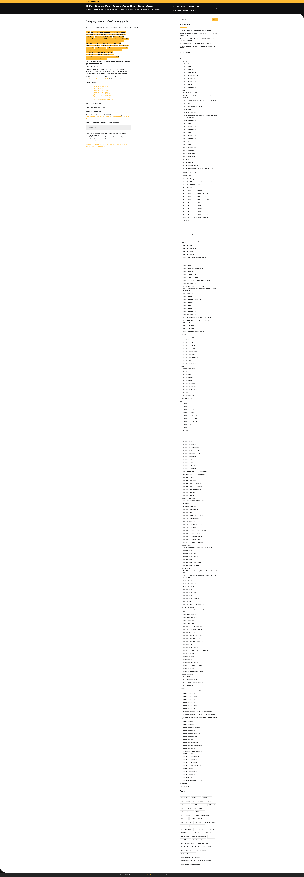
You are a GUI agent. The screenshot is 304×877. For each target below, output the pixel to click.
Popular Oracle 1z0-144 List (100, 90)
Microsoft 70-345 (187, 589)
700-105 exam (206, 798)
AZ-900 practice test (188, 506)
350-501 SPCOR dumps (189, 153)
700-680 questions (186, 808)
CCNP (183, 90)
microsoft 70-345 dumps (189, 592)
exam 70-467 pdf (187, 586)
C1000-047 (184, 404)
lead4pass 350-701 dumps (188, 853)
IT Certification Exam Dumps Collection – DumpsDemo (120, 6)
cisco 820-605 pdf (188, 254)
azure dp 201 (186, 459)
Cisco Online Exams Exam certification (192, 263)
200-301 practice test (188, 87)
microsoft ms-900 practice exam (191, 536)
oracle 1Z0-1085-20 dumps (92, 43)
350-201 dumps (187, 123)
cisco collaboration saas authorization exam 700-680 (197, 280)
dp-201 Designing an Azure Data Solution (194, 474)
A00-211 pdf (198, 822)
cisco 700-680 (187, 265)
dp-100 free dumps (188, 620)
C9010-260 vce (185, 836)
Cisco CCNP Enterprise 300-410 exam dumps (195, 200)
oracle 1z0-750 (90, 47)
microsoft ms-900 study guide (191, 539)
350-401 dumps (187, 132)
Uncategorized (184, 786)
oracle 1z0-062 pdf (90, 34)
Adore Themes (179, 875)
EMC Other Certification (188, 398)
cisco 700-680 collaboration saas (192, 268)
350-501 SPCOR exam (189, 156)
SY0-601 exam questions (189, 357)
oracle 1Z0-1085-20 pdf (106, 43)
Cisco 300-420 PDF (188, 188)
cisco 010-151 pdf (188, 235)
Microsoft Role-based (187, 607)
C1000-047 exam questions (189, 421)
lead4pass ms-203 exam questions (190, 864)
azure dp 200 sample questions (191, 453)
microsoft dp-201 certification (191, 489)
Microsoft (182, 430)
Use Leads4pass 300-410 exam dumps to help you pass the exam (197, 43)
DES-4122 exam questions (189, 389)
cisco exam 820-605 (188, 260)
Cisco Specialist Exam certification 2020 (192, 286)
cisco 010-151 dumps (189, 229)
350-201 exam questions (189, 126)
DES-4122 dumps (186, 374)
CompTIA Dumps (176, 10)
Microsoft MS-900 (188, 521)
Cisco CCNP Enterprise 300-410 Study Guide (195, 214)
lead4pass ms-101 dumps (188, 860)
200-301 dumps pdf (188, 69)
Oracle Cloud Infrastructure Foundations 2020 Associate (100, 54)
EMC (181, 366)
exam (88, 66)
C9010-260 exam (198, 832)
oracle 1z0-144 (117, 43)
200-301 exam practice (189, 78)
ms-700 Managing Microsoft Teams (192, 671)
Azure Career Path (186, 433)
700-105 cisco (185, 798)
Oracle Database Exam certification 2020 (96, 59)
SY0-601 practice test (189, 363)
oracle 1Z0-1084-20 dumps (92, 41)
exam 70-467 (186, 580)
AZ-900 (185, 503)
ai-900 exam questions (198, 826)
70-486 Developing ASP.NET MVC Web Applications (196, 547)
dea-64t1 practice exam (187, 843)
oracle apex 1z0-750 (123, 47)
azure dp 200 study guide (189, 456)
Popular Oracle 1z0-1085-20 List (102, 96)
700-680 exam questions (199, 804)
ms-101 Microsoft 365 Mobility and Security (194, 650)
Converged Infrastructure (188, 368)
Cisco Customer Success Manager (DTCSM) (195, 257)
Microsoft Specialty (187, 674)
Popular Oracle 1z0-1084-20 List (102, 94)
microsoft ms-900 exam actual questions (194, 530)
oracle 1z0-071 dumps (118, 36)
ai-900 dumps (184, 826)
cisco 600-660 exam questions (191, 299)
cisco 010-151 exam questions (191, 232)
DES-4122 (184, 371)
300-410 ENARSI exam (189, 93)
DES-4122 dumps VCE (187, 380)
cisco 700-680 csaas (188, 271)
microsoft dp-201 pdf (188, 495)
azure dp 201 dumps (188, 462)
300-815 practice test (188, 120)
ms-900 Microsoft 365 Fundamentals (193, 542)
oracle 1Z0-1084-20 (123, 38)
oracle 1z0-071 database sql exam (103, 36)
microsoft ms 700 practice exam (191, 629)
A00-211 (193, 818)
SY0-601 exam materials (189, 351)
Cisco (181, 59)
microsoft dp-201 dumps (189, 492)
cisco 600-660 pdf (188, 302)
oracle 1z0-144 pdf (123, 45)
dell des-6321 (184, 846)
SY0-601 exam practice (189, 354)
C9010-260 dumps (186, 832)
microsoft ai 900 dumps (189, 509)
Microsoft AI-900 (187, 512)
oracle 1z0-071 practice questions (109, 38)
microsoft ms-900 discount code (192, 524)
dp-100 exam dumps (188, 614)
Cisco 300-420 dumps (189, 179)
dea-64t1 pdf (211, 839)
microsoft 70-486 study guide (191, 565)
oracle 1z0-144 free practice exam (109, 45)
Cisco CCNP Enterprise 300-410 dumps (193, 197)
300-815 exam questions (189, 112)
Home (172, 6)
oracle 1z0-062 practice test (104, 34)
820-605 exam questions (202, 815)
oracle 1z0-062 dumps (105, 32)
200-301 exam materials (189, 75)
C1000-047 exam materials (189, 415)
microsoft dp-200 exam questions (192, 486)
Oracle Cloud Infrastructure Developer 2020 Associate (99, 52)
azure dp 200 (186, 441)
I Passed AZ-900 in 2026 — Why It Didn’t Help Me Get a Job (195, 30)
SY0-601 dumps (187, 342)
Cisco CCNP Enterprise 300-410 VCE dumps (194, 217)
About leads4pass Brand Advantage (103, 99)
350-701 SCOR (187, 176)
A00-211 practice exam (210, 822)
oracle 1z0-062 (94, 32)
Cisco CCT (184, 220)
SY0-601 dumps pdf (188, 345)
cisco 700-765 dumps (189, 308)
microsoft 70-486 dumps (189, 553)
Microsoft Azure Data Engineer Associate (193, 439)
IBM (181, 401)
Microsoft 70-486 (187, 550)
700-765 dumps (198, 808)
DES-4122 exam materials (188, 383)
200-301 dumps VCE (188, 72)
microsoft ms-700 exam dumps (191, 638)
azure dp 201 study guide (189, 468)
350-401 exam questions (189, 135)
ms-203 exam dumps (188, 656)
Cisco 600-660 (187, 293)
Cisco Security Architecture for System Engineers (196, 317)
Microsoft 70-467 (187, 601)
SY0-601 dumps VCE (188, 348)
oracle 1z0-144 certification (93, 45)
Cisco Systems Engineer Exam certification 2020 (194, 320)
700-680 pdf (212, 804)
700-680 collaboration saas (204, 801)
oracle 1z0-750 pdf (111, 47)
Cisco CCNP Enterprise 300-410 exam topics (195, 202)
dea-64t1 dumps (185, 839)
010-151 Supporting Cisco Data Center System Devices (197, 223)
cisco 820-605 (187, 245)
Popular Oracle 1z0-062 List (100, 86)
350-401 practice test (188, 138)
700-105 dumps (196, 798)
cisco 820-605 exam (188, 251)
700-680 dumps (185, 804)
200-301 (185, 63)
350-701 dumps (187, 162)
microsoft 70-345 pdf (188, 595)
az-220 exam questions (189, 679)
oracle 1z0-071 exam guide (92, 38)
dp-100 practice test (188, 623)
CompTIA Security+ (187, 337)
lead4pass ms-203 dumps (204, 860)
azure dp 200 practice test (190, 450)
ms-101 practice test (188, 653)
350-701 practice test (188, 173)
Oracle (88, 32)
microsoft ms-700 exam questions (192, 641)
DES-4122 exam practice (188, 386)
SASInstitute (183, 783)
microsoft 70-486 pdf (188, 559)
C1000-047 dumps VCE (188, 413)
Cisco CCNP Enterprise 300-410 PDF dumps (194, 208)
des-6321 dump (196, 846)
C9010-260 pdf (209, 832)
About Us (193, 10)
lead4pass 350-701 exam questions (190, 857)
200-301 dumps (187, 66)
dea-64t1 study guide (202, 843)
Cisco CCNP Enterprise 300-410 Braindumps (195, 194)
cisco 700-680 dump (188, 274)
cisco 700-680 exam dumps (190, 277)
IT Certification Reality (201, 850)
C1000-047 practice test (188, 427)
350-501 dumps (187, 144)
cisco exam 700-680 (188, 283)
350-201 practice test (188, 129)
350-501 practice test (188, 150)
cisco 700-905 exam (188, 328)
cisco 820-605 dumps (189, 248)
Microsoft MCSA (186, 545)
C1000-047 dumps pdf (187, 410)
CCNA (183, 61)
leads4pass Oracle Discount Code (102, 98)
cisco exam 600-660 (188, 314)
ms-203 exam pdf (187, 659)
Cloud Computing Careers (188, 436)
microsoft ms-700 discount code (192, 635)
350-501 (185, 141)
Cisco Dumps (181, 6)
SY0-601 (185, 339)
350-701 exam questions (189, 165)
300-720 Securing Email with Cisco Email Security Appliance (199, 100)
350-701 (185, 159)
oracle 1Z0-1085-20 (118, 41)
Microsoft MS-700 (188, 632)
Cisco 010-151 (187, 226)
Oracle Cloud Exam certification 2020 (113, 50)
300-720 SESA (187, 103)
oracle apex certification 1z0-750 (94, 50)
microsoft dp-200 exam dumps (191, 483)
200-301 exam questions (189, 81)
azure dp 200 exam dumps (190, 447)
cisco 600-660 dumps (189, 296)
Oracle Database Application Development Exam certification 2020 (102, 56)
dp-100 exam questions (189, 617)
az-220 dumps (187, 676)
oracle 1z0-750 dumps (100, 47)
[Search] (216, 8)
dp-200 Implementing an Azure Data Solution (195, 471)
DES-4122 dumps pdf (187, 377)
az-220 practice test (188, 685)
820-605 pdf (184, 818)
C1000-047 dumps (186, 407)
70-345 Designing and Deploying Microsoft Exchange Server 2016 (200, 571)
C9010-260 (211, 829)
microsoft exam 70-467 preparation (192, 604)
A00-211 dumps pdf (186, 822)
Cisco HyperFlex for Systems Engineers (193, 331)
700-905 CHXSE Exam (187, 812)
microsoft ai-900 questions (190, 518)
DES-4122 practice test (188, 395)
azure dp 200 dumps (188, 444)
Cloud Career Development (199, 836)
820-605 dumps (200, 812)
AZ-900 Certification (200, 829)
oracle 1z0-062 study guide (118, 34)
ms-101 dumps (187, 644)
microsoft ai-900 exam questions (192, 515)
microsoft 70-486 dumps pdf (190, 556)
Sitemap (185, 10)
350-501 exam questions (189, 147)
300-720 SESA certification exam (191, 106)
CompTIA (182, 334)
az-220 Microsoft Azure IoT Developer (193, 682)
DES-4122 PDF (185, 392)
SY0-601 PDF (186, 360)
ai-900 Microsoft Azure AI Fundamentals (193, 500)
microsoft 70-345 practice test (191, 598)
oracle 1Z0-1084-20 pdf (106, 41)
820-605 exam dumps (186, 815)
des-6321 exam (207, 846)
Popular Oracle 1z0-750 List (100, 92)
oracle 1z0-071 (90, 36)
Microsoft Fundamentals (188, 498)
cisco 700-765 (187, 305)
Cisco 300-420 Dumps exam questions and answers (197, 182)
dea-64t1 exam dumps (198, 839)
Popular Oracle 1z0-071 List (100, 88)
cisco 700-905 (187, 322)
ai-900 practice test (186, 829)
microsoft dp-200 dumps (189, 480)
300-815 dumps (187, 109)
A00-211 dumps (202, 818)
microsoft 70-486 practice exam (191, 562)
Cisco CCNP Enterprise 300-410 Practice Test (195, 211)
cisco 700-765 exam (188, 311)
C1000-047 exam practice (188, 418)
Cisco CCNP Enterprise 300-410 (191, 191)
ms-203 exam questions (189, 662)
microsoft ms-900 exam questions (192, 533)
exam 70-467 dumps (188, 583)
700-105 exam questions (187, 801)
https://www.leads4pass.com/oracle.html (97, 79)
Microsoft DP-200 (188, 477)
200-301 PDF (186, 84)
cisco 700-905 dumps (189, 325)
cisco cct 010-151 (188, 238)
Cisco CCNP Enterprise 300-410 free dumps (194, 205)
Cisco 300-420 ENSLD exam (190, 185)
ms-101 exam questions (189, 647)
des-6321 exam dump (186, 850)
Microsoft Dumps (194, 6)
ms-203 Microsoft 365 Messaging (192, 665)
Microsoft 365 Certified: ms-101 (191, 626)
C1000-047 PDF (186, 424)
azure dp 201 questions (189, 465)
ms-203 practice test (188, 668)
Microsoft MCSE (186, 568)
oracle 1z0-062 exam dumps (119, 32)
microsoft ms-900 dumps (190, 527)
